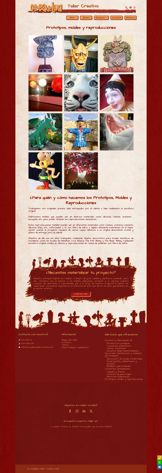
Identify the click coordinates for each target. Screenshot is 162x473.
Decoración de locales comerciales (124, 358)
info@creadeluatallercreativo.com (37, 347)
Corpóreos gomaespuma (117, 368)
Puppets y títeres (116, 371)
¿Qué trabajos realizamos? (75, 347)
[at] (130, 7)
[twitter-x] (91, 411)
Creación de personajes (119, 374)
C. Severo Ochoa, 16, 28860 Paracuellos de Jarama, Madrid (81, 426)
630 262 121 (26, 340)
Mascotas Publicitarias (118, 376)
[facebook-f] (71, 411)
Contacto (66, 342)
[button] (81, 294)
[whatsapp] (134, 7)
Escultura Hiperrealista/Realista (122, 350)
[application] (106, 17)
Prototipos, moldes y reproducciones (124, 379)
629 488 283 (27, 343)
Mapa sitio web (69, 339)
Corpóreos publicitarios (119, 345)
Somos (65, 344)
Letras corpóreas (116, 348)
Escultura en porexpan (118, 343)
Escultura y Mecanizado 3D (118, 340)
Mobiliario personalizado (119, 366)
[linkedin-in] (85, 411)
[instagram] (78, 411)
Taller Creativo (83, 6)
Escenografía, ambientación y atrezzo (122, 362)
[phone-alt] (127, 7)
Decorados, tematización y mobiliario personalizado (123, 354)
